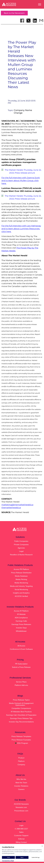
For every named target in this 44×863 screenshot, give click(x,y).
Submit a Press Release (21, 667)
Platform (21, 761)
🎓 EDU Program (21, 743)
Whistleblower (21, 631)
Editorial (21, 839)
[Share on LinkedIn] (35, 20)
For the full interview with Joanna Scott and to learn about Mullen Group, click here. (20, 180)
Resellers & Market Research (21, 555)
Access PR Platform (21, 569)
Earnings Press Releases (21, 624)
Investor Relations (21, 786)
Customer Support (21, 835)
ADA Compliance (21, 618)
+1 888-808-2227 (21, 829)
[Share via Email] (41, 20)
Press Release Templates (21, 736)
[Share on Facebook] (22, 20)
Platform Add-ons (21, 685)
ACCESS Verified (21, 596)
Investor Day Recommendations (21, 722)
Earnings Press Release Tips (21, 718)
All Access (21, 646)
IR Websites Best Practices (21, 712)
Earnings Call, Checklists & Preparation (21, 715)
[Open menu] (39, 4)
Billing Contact (21, 842)
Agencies (21, 548)
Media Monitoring (21, 583)
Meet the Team (21, 783)
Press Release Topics (21, 700)
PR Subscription (21, 664)
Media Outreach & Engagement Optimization (21, 704)
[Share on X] (28, 20)
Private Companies (21, 544)
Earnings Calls (21, 621)
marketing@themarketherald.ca (17, 505)
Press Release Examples (21, 740)
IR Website (21, 614)
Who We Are (21, 779)
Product (21, 758)
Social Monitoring (21, 589)
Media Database (21, 576)
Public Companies (21, 541)
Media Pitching (21, 579)
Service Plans (21, 682)
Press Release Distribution (21, 573)
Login (21, 825)
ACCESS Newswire (21, 804)
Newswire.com (21, 807)
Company (21, 764)
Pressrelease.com (21, 811)
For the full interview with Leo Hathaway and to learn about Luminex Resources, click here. (21, 229)
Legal (21, 551)
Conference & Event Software (21, 649)
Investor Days (21, 628)
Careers (21, 789)
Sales (21, 832)
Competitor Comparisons (21, 708)
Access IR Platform (21, 611)
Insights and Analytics (21, 593)
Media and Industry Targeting (21, 586)
